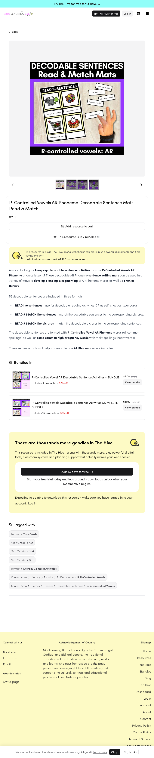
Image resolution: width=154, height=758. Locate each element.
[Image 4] (94, 185)
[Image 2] (71, 185)
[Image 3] (82, 185)
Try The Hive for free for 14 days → (77, 4)
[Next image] (141, 185)
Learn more (100, 752)
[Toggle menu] (147, 13)
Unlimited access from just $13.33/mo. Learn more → (57, 259)
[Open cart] (138, 13)
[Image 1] (60, 185)
